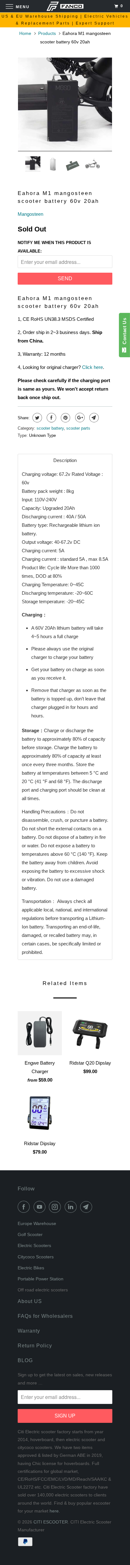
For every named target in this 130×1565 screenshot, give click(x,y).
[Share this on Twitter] (36, 417)
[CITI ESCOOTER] (65, 6)
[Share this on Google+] (79, 417)
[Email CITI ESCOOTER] (87, 1207)
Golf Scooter (30, 1234)
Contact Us (124, 332)
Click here (92, 367)
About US (30, 1301)
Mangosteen (30, 214)
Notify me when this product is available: (54, 246)
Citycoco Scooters (36, 1256)
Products (47, 33)
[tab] (65, 460)
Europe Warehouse (37, 1223)
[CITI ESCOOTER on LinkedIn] (72, 1207)
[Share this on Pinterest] (64, 417)
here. (55, 1510)
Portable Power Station (40, 1278)
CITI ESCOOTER (50, 1521)
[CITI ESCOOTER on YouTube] (40, 1207)
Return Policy (35, 1345)
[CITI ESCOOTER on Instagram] (56, 1207)
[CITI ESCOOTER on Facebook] (25, 1207)
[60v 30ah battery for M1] (65, 104)
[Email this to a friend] (93, 417)
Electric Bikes (31, 1267)
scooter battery (50, 428)
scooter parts (78, 428)
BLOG (25, 1360)
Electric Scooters (34, 1245)
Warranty (29, 1331)
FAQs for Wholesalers (45, 1316)
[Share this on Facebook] (50, 417)
